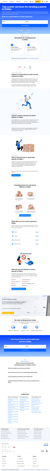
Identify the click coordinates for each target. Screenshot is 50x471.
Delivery (27, 21)
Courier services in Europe (21, 430)
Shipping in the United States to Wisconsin (13, 415)
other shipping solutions (34, 58)
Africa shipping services (4, 436)
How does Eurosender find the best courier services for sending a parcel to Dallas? (23, 381)
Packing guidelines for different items (23, 436)
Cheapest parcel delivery (38, 438)
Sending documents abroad (21, 435)
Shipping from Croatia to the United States (25, 410)
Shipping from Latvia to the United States (24, 404)
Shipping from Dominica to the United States (24, 399)
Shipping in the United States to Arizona (13, 422)
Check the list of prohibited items (19, 288)
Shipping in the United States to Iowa (13, 420)
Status (28, 469)
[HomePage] (25, 443)
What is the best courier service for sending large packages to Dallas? (22, 372)
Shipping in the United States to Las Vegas (13, 410)
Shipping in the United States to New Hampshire (13, 407)
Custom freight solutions (37, 430)
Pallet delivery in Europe (37, 433)
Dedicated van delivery (35, 398)
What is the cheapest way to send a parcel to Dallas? (19, 368)
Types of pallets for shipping (36, 412)
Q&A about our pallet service (36, 402)
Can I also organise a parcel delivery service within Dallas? (20, 376)
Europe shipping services (5, 430)
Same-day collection (28, 128)
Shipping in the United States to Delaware (13, 412)
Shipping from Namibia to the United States (25, 407)
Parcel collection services (38, 436)
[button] (25, 23)
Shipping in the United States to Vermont (13, 417)
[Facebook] (44, 445)
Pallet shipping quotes (35, 408)
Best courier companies (37, 435)
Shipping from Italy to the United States (24, 402)
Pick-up (4, 21)
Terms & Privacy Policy (44, 469)
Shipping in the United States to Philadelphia (13, 399)
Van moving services (35, 409)
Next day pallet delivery (35, 406)
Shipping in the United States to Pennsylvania (13, 404)
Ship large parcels (16, 175)
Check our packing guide (25, 215)
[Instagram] (45, 445)
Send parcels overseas (21, 438)
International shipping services (5, 438)
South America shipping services (6, 433)
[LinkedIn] (47, 445)
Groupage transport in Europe (35, 405)
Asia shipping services (4, 435)
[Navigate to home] (1, 1)
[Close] (47, 22)
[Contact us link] (42, 2)
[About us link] (44, 2)
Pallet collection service (35, 401)
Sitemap (25, 469)
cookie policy (32, 469)
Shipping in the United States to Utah (13, 402)
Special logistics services (35, 400)
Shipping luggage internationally (22, 433)
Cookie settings (37, 469)
